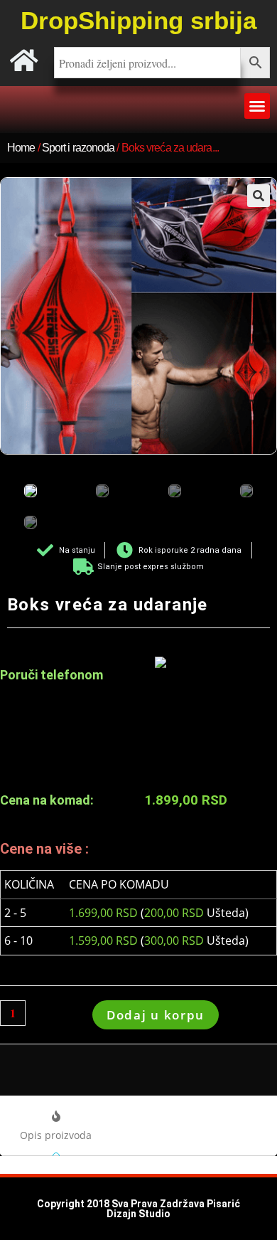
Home (21, 148)
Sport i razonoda (78, 148)
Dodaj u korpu (156, 1015)
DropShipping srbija (138, 20)
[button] (257, 106)
